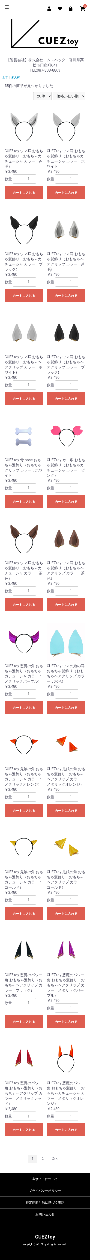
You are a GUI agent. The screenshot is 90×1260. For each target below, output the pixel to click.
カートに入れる (24, 192)
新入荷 (16, 77)
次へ (55, 1158)
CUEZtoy (45, 1237)
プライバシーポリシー (45, 1191)
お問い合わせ (45, 1214)
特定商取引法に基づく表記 (45, 1202)
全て (5, 77)
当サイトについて (45, 1179)
